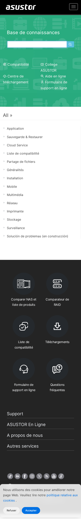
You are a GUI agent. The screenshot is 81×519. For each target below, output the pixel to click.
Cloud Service (17, 145)
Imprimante (15, 211)
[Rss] (47, 476)
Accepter (31, 510)
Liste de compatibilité (23, 153)
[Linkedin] (17, 476)
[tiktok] (10, 476)
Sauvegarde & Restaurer (25, 137)
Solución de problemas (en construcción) (37, 236)
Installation (15, 178)
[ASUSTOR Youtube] (54, 476)
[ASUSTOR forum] (61, 476)
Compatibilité (18, 64)
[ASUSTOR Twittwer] (39, 476)
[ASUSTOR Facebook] (25, 476)
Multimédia (15, 195)
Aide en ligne (55, 76)
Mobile (12, 186)
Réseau (12, 203)
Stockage (14, 219)
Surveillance (16, 228)
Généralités (15, 170)
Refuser (11, 510)
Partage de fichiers (21, 162)
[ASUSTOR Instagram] (32, 476)
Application (15, 128)
